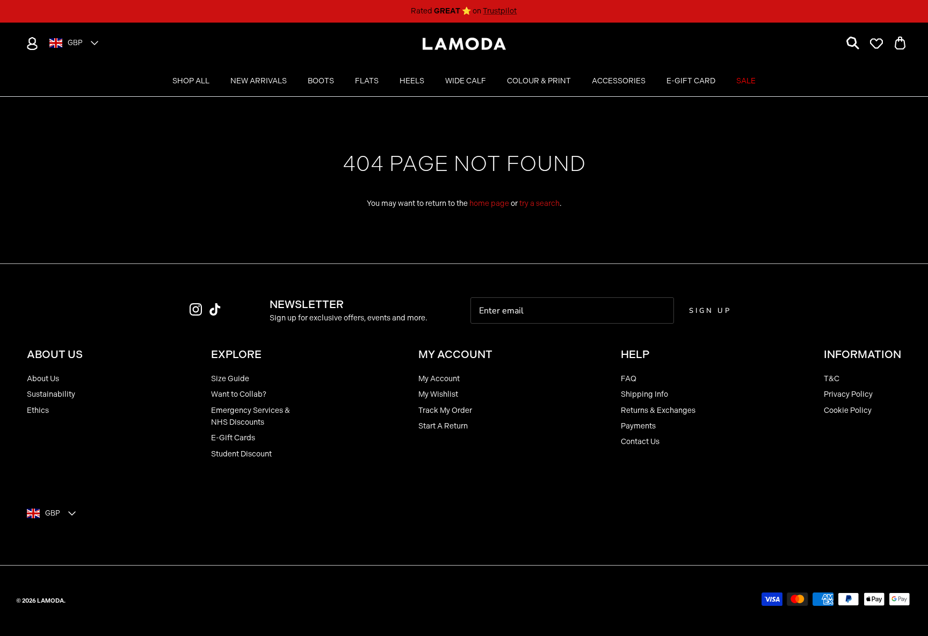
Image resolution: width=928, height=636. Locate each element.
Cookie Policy (848, 410)
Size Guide (230, 378)
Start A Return (443, 426)
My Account (439, 378)
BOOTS (321, 80)
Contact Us (640, 441)
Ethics (38, 410)
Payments (638, 426)
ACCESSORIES (619, 80)
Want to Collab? (238, 394)
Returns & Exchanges (658, 410)
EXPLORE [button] (236, 354)
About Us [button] (55, 354)
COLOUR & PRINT (539, 80)
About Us (43, 378)
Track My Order (445, 410)
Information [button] (862, 354)
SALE (746, 80)
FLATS (367, 80)
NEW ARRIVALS (258, 80)
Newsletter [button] (307, 304)
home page (489, 203)
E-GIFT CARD (690, 80)
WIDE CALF (465, 80)
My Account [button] (455, 354)
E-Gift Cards (233, 437)
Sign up (710, 311)
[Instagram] (196, 309)
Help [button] (635, 354)
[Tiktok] (215, 309)
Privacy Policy (848, 394)
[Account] (30, 43)
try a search (539, 203)
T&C (831, 378)
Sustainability (51, 394)
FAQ (628, 378)
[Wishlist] (876, 43)
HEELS (412, 80)
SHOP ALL (190, 80)
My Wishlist (438, 394)
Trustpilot (500, 11)
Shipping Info (644, 394)
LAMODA (50, 600)
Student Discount (241, 454)
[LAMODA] (464, 44)
